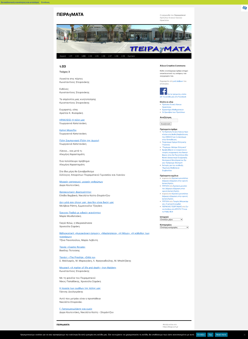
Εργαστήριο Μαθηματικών (173, 110)
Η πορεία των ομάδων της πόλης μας (80, 288)
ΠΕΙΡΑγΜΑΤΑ (70, 14)
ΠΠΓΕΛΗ (165, 186)
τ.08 (116, 56)
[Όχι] (244, 334)
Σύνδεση (45, 2)
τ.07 (110, 56)
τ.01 (70, 56)
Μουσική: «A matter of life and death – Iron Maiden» (87, 267)
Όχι (210, 334)
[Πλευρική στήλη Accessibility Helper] (244, 8)
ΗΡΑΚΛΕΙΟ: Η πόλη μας (72, 119)
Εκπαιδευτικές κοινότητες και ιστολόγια (20, 2)
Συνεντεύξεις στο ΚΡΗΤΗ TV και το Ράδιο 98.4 (175, 209)
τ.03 (83, 56)
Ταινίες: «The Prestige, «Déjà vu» (77, 257)
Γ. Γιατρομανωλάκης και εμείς (75, 308)
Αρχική (63, 56)
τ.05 (97, 56)
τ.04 (90, 56)
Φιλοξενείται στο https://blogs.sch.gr (170, 325)
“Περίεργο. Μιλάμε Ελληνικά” (174, 147)
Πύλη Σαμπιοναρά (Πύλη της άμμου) (79, 140)
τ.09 (123, 56)
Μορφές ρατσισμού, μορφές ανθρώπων (81, 181)
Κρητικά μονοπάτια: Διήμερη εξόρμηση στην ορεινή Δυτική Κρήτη (175, 180)
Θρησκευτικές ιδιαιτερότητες (75, 192)
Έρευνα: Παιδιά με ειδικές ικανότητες (80, 212)
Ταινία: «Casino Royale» (72, 247)
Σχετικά (131, 56)
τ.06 (103, 56)
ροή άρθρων (178, 81)
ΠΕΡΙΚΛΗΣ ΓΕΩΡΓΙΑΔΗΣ (172, 206)
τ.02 (77, 56)
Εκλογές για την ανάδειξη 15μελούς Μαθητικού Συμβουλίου (172, 168)
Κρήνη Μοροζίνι (67, 130)
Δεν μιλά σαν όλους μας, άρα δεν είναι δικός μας (86, 202)
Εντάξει (201, 334)
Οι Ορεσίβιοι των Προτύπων (173, 112)
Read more (221, 334)
